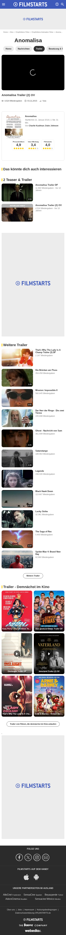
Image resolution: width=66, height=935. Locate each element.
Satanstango (41, 451)
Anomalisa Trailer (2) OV (48, 205)
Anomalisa (60, 32)
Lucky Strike (41, 511)
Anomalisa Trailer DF (46, 185)
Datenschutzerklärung (24, 913)
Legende (39, 471)
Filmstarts (48, 142)
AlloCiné (7, 894)
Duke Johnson (51, 126)
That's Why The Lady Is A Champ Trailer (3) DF (48, 351)
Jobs (20, 910)
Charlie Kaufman (36, 126)
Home (5, 32)
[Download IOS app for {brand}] (28, 876)
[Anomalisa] (14, 127)
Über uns (11, 910)
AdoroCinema (12, 898)
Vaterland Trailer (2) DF (49, 671)
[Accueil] (30, 4)
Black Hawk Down (44, 491)
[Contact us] (46, 857)
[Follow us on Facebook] (20, 857)
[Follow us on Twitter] (29, 857)
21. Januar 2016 (42, 120)
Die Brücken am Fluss (46, 370)
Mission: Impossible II (46, 390)
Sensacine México (44, 898)
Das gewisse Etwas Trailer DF (49, 629)
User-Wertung (33, 142)
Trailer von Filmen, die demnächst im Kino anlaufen (33, 724)
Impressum (29, 910)
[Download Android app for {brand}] (38, 876)
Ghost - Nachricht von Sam (48, 430)
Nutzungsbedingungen (47, 910)
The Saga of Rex (43, 531)
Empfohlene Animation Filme (42, 32)
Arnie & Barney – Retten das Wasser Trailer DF (49, 714)
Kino (11, 32)
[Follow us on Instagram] (37, 857)
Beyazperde (51, 894)
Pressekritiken (18, 142)
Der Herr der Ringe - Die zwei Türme (49, 411)
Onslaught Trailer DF (17, 671)
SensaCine (29, 894)
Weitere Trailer (33, 576)
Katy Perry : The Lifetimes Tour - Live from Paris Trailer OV (17, 629)
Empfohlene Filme (22, 32)
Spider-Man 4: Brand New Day (48, 552)
